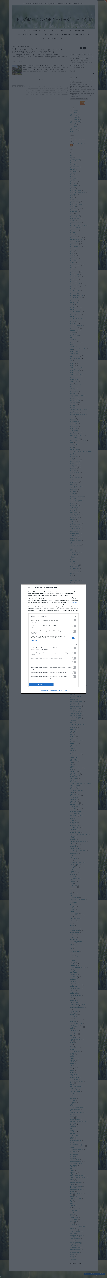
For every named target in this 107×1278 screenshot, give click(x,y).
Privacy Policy (63, 690)
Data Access (53, 690)
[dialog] (53, 639)
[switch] (74, 620)
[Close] (82, 587)
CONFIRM (41, 684)
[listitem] (53, 616)
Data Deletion (44, 690)
